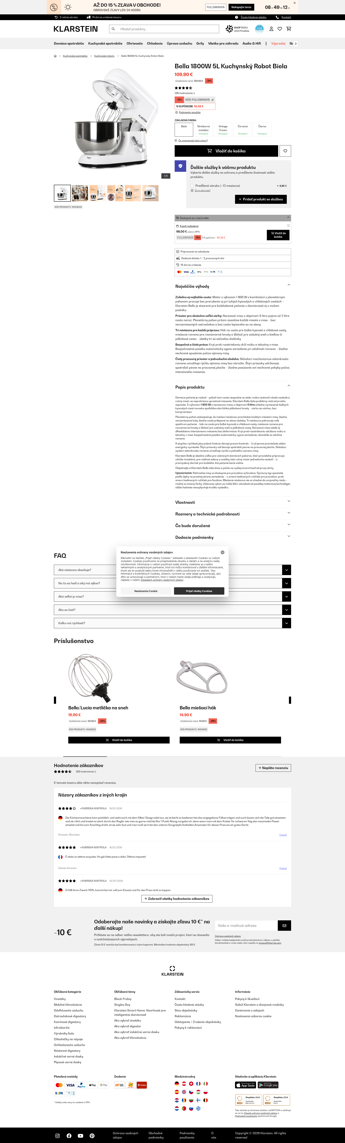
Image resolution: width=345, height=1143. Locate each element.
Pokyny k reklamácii (188, 1027)
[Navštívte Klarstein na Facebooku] (69, 1135)
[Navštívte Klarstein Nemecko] (177, 1084)
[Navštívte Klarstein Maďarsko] (198, 1092)
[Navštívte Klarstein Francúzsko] (198, 1084)
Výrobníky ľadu (64, 1033)
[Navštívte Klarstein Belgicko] (205, 1100)
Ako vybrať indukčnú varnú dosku (136, 1032)
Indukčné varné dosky (68, 1056)
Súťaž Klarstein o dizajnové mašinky (259, 1004)
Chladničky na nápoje (68, 1039)
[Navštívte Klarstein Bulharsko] (191, 1100)
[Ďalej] (295, 43)
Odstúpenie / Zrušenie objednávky (198, 1022)
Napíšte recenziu (274, 768)
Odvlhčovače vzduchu (68, 1010)
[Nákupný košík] (288, 29)
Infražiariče (62, 1027)
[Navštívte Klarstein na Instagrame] (57, 1135)
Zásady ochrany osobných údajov (260, 1113)
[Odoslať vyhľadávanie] (113, 29)
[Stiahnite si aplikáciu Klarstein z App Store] (245, 1085)
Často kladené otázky (253, 17)
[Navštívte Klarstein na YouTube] (80, 1135)
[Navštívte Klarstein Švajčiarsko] (191, 1084)
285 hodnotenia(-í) (185, 93)
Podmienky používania (246, 1116)
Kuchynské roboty (104, 55)
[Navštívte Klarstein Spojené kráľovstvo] (184, 1092)
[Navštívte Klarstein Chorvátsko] (177, 1100)
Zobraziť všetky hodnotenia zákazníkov (178, 899)
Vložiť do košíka (230, 151)
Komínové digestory (67, 1022)
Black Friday (122, 999)
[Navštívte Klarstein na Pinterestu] (92, 1135)
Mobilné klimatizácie (68, 1004)
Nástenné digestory (67, 1050)
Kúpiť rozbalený (189, 226)
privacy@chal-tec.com (270, 943)
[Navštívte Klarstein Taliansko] (205, 1084)
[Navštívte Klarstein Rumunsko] (184, 1100)
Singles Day (122, 1004)
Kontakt (286, 17)
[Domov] (58, 55)
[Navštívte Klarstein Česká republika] (191, 1092)
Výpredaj (278, 43)
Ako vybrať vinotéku (127, 1020)
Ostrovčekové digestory (70, 1016)
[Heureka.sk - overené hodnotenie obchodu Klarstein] (259, 28)
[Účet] (271, 29)
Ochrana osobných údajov (228, 936)
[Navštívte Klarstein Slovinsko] (191, 1108)
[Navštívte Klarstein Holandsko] (177, 1108)
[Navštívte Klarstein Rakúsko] (184, 1084)
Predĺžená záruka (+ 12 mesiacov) (218, 185)
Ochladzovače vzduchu (69, 1045)
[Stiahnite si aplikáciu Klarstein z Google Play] (268, 1085)
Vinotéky (60, 999)
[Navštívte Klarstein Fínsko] (198, 1100)
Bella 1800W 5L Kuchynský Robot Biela (142, 55)
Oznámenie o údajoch (249, 1010)
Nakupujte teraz (241, 7)
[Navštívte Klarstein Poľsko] (205, 1092)
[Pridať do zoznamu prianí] (285, 151)
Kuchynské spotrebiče (75, 55)
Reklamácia (183, 1016)
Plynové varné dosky (67, 1062)
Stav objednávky (186, 1010)
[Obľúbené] (280, 29)
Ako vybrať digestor (127, 1026)
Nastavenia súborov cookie (253, 1016)
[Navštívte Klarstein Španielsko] (177, 1092)
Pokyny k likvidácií (247, 999)
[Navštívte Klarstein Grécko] (198, 1108)
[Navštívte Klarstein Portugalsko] (184, 1108)
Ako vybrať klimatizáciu (130, 1037)
